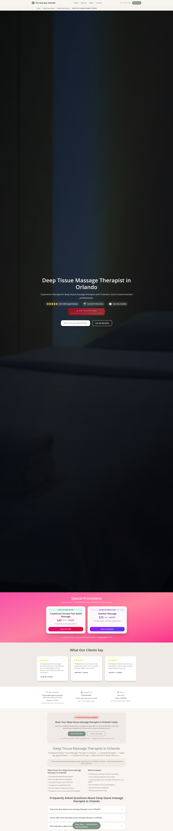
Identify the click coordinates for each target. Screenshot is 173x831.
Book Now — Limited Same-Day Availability (86, 825)
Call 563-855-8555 (102, 323)
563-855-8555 (103, 637)
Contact (99, 3)
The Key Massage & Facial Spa (52, 695)
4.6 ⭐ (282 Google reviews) (86, 701)
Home (76, 3)
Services (83, 3)
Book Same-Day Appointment (75, 323)
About (91, 3)
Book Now (137, 3)
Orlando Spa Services (63, 8)
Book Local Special (107, 629)
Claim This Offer (65, 629)
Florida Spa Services (49, 8)
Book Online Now (77, 734)
